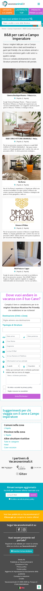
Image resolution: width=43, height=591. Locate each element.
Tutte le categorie (11, 442)
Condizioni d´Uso (21, 564)
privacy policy (27, 387)
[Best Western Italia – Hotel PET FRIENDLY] (7, 467)
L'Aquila (7, 428)
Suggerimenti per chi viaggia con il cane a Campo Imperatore (21, 414)
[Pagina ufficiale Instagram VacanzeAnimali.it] (24, 530)
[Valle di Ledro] (21, 467)
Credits (21, 579)
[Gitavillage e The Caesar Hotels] (21, 474)
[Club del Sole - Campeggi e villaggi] (35, 467)
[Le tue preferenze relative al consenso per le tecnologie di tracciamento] (39, 587)
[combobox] (21, 320)
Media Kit (21, 559)
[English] (23, 588)
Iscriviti (33, 494)
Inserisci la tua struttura (22, 551)
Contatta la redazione (21, 576)
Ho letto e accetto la (22, 499)
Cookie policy (21, 569)
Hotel (6, 445)
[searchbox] (21, 320)
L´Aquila (7, 435)
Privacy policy (21, 567)
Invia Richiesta (21, 396)
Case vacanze (10, 447)
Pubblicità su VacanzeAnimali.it (21, 562)
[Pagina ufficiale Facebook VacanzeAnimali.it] (19, 530)
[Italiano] (20, 588)
